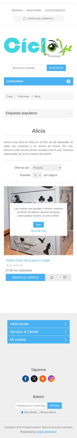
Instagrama (51, 378)
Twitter (34, 378)
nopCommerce (46, 431)
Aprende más (38, 230)
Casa (10, 96)
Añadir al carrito (25, 277)
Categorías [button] (15, 81)
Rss (42, 378)
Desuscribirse (48, 412)
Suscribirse (30, 412)
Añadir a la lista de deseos (64, 277)
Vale (38, 224)
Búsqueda (56, 67)
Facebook (25, 378)
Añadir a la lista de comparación (51, 277)
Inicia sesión (34, 10)
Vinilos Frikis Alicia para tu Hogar (28, 260)
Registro (17, 10)
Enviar (54, 405)
